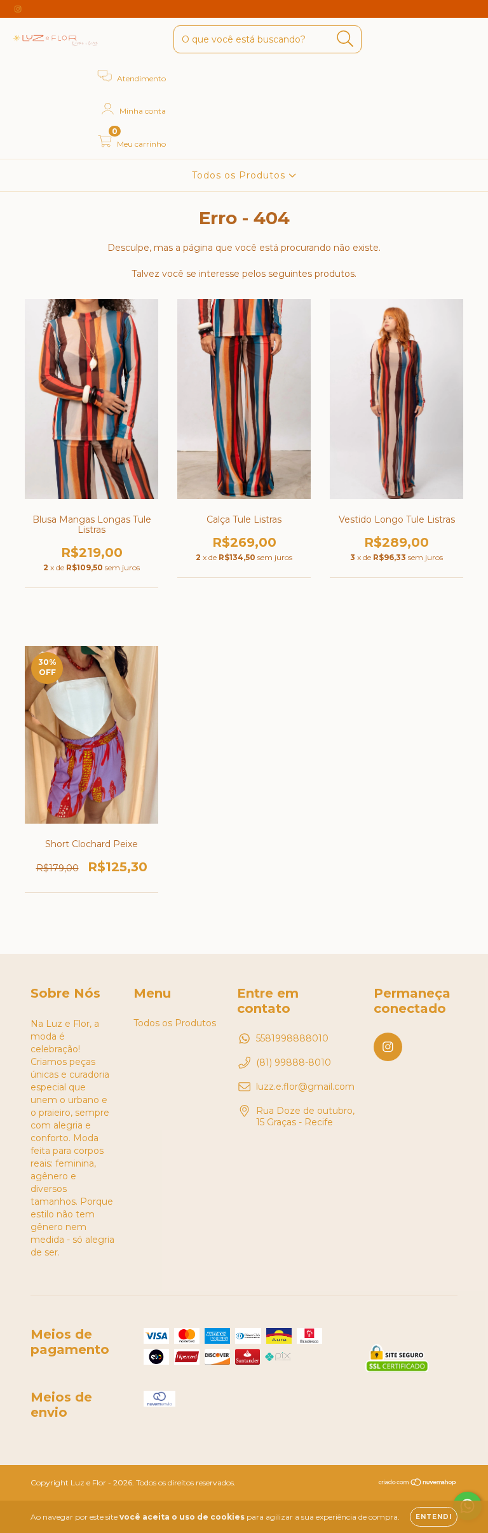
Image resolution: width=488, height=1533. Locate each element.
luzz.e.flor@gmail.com (305, 1086)
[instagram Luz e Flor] (18, 9)
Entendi (434, 1517)
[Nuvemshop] (418, 1483)
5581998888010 (292, 1038)
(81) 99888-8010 (293, 1062)
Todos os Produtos (240, 175)
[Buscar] (345, 39)
